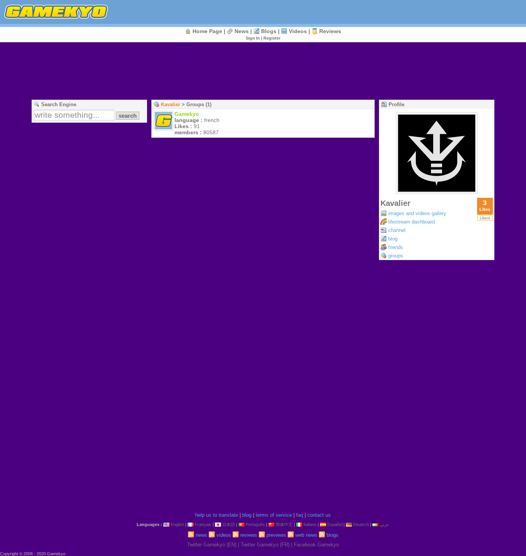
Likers (485, 218)
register (271, 38)
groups (395, 256)
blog (392, 239)
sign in (253, 38)
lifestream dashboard (411, 222)
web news (306, 535)
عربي (384, 524)
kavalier (170, 104)
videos (298, 31)
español (334, 524)
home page (207, 31)
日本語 (228, 524)
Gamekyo (186, 114)
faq (299, 515)
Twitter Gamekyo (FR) (265, 545)
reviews (330, 31)
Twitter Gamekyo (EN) (211, 545)
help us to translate (216, 515)
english (177, 524)
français (203, 524)
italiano (310, 524)
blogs (268, 31)
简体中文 (284, 524)
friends (395, 247)
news (242, 31)
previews (276, 535)
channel (396, 230)
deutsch (361, 524)
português (255, 524)
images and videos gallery (417, 213)
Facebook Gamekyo (316, 545)
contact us (319, 515)
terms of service (274, 515)
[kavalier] (436, 192)
